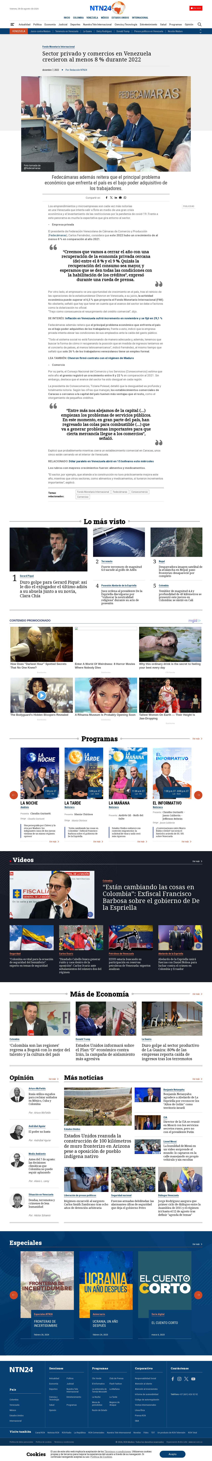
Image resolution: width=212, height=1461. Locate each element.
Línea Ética (140, 1410)
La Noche (29, 803)
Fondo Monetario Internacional (58, 46)
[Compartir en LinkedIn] (116, 197)
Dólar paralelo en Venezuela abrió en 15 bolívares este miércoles (111, 461)
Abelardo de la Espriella (170, 953)
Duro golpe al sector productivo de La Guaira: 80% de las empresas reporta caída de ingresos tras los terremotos (170, 1052)
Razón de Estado (99, 1410)
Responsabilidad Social (145, 1378)
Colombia (164, 585)
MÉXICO (105, 17)
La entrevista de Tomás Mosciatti (99, 1390)
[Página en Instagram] (179, 1379)
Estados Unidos (72, 1129)
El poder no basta (39, 1131)
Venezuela (14, 1405)
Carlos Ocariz (66, 953)
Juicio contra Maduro (40, 31)
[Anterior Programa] (14, 795)
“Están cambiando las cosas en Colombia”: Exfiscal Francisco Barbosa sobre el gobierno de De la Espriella (83, 832)
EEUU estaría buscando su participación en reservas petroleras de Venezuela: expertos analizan (129, 964)
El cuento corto (165, 1323)
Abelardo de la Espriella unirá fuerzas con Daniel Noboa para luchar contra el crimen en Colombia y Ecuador (177, 964)
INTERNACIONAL (140, 17)
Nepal (162, 561)
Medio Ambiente (37, 1153)
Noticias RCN (53, 1432)
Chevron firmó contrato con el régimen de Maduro (101, 358)
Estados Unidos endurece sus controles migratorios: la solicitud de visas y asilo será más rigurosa (126, 832)
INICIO (67, 17)
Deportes (75, 24)
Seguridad (15, 953)
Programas (175, 24)
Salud (163, 24)
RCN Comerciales (96, 1432)
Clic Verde (96, 1378)
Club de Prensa (116, 1378)
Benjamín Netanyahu (174, 1089)
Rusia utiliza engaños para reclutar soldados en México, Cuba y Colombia (43, 1099)
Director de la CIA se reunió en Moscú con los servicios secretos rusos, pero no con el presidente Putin (181, 1127)
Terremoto (106, 561)
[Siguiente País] (200, 32)
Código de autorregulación (147, 1399)
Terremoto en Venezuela (66, 31)
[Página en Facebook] (173, 1379)
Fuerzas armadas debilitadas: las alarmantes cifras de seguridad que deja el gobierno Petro (132, 1204)
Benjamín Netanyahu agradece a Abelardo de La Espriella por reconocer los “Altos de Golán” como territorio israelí (181, 1101)
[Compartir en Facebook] (106, 197)
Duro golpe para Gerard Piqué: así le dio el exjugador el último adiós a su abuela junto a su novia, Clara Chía (53, 589)
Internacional (16, 1420)
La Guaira (87, 31)
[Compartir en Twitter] (111, 197)
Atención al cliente (143, 1383)
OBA (137, 1420)
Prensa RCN (140, 1415)
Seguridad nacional (121, 1195)
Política (37, 24)
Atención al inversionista (146, 1389)
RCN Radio (66, 1432)
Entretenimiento (148, 24)
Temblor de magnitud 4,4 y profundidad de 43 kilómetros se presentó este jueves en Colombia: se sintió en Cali (180, 596)
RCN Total (192, 1432)
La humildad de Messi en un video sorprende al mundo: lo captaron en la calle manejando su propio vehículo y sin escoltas (181, 1152)
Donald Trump (123, 31)
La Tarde (73, 803)
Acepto (173, 1454)
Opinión (189, 24)
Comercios (82, 497)
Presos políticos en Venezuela (148, 31)
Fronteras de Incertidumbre (45, 1324)
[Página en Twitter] (186, 1379)
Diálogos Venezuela (168, 1195)
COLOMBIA (78, 17)
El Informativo (167, 803)
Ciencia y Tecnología (126, 24)
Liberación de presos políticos (80, 1195)
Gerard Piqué (27, 575)
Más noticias (83, 1077)
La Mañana (119, 803)
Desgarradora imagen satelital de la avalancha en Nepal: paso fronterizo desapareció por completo (180, 571)
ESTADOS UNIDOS (120, 17)
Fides (146, 1432)
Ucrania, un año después (105, 1324)
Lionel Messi (170, 1141)
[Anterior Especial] (14, 1295)
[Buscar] (199, 24)
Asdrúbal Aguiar (37, 1126)
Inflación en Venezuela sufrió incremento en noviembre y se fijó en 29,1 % (113, 318)
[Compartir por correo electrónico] (120, 197)
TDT (153, 1432)
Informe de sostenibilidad (146, 1394)
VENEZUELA (92, 17)
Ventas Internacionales (145, 1405)
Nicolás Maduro (175, 31)
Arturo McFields (37, 1088)
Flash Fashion (115, 1383)
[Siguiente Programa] (198, 795)
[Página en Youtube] (193, 1379)
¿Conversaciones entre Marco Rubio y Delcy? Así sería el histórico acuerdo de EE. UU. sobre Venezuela (171, 832)
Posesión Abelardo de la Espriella (118, 585)
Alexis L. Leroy (41, 1181)
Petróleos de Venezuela (121, 953)
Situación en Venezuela (41, 1194)
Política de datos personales (21, 1442)
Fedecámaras (57, 235)
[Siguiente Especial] (198, 1295)
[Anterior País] (200, 29)
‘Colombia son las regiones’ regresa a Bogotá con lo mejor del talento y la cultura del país (40, 1050)
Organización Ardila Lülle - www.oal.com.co (184, 1442)
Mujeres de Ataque (114, 1403)
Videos (23, 860)
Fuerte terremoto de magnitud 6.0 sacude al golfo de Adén (121, 568)
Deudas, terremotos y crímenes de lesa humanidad (42, 1203)
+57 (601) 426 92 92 (188, 1394)
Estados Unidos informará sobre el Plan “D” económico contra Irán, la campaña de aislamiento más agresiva (105, 1052)
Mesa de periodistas (97, 1403)
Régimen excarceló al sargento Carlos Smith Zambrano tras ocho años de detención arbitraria (86, 1204)
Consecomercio (139, 492)
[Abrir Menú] (12, 24)
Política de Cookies (101, 1457)
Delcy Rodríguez (104, 31)
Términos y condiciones (64, 1442)
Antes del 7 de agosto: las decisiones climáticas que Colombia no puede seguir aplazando (42, 1165)
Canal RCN (40, 1432)
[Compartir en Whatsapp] (125, 197)
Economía (50, 24)
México (13, 1410)
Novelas (137, 1432)
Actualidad (24, 24)
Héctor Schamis (42, 1215)
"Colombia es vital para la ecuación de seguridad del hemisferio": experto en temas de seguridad (31, 962)
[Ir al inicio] (25, 1375)
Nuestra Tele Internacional (97, 24)
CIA (165, 1117)
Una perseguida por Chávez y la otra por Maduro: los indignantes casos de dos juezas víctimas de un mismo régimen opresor (39, 831)
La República (80, 1432)
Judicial (62, 24)
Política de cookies (44, 1442)
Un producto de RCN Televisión (171, 1432)
